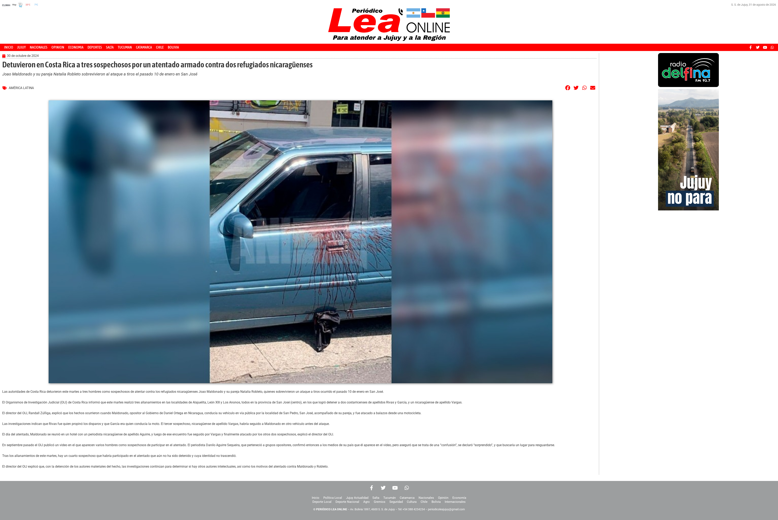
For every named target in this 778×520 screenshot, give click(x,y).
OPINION (57, 47)
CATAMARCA (144, 47)
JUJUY (21, 47)
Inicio (315, 498)
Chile (424, 502)
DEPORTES (95, 47)
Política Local (332, 498)
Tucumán (389, 498)
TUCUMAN (125, 47)
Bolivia (436, 502)
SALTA (110, 47)
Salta (375, 498)
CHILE (160, 47)
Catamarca (407, 498)
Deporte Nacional (347, 502)
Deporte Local (321, 502)
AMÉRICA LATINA (21, 88)
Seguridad (396, 502)
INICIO (8, 47)
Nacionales (426, 498)
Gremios (379, 502)
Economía (459, 498)
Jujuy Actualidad (357, 498)
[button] (568, 87)
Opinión (443, 498)
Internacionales (455, 502)
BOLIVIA (173, 47)
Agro (366, 502)
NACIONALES (38, 47)
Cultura (412, 502)
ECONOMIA (75, 47)
